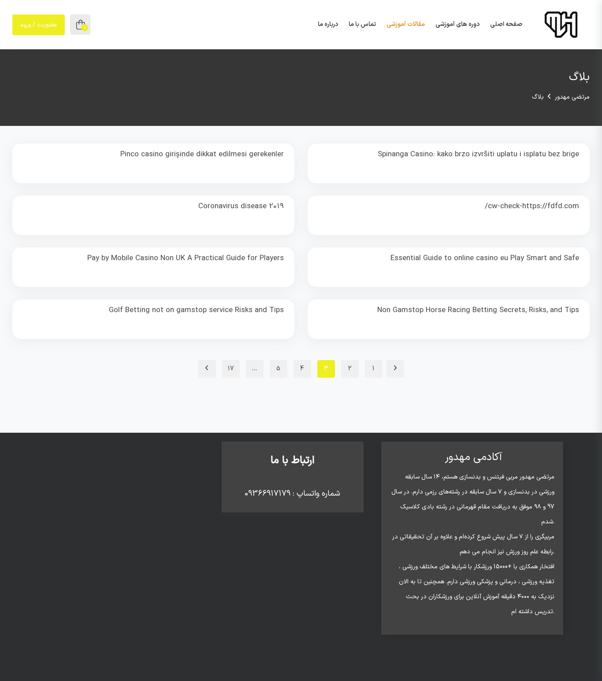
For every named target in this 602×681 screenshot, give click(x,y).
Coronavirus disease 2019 (241, 206)
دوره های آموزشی (457, 24)
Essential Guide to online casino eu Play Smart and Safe (484, 258)
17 (231, 368)
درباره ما (328, 24)
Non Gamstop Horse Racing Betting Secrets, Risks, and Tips (478, 310)
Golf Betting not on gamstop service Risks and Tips (196, 310)
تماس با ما (362, 24)
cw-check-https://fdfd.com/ (532, 206)
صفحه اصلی (506, 24)
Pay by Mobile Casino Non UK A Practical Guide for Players (185, 258)
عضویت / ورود (38, 24)
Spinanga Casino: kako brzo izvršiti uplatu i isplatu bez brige (478, 154)
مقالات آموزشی (405, 24)
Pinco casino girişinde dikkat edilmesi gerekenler (202, 154)
